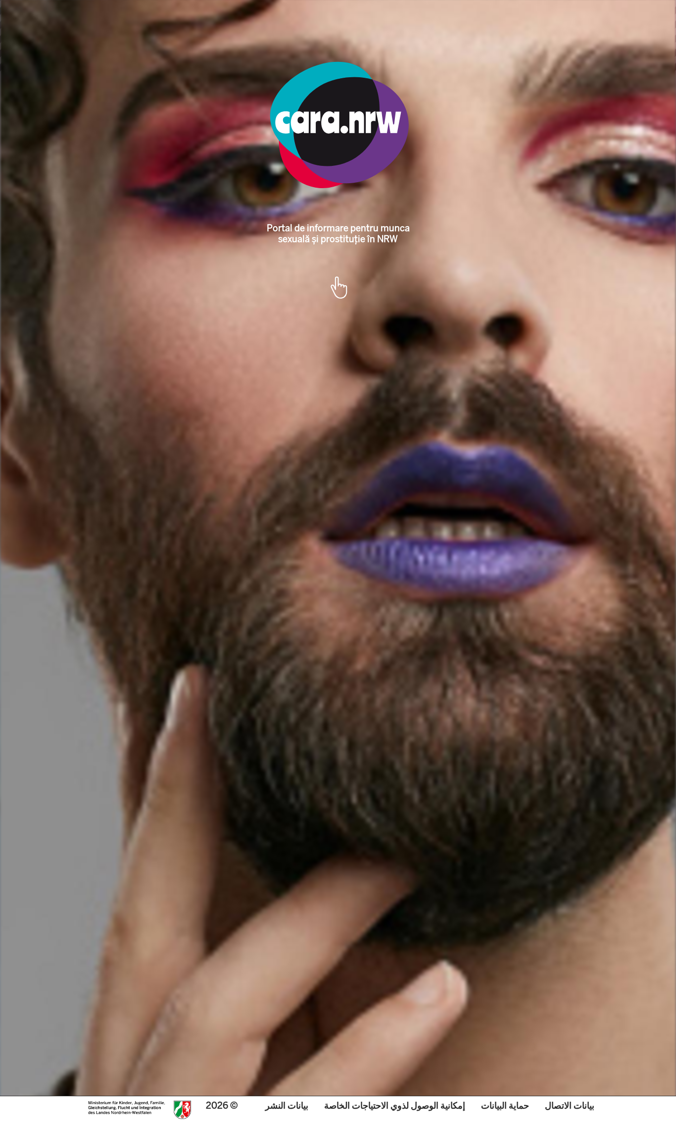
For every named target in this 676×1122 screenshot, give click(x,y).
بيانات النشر (286, 1105)
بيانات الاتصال (569, 1105)
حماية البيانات (505, 1105)
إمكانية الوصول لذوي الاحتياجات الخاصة (394, 1105)
